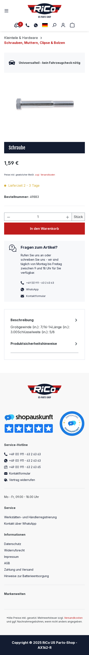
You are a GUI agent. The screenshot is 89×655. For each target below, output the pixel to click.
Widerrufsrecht (14, 550)
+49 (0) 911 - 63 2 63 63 (25, 454)
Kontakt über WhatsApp (20, 523)
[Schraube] (44, 104)
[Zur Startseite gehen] (44, 10)
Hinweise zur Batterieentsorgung (26, 576)
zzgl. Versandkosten (45, 174)
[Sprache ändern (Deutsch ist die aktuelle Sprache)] (45, 25)
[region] (44, 104)
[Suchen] (54, 24)
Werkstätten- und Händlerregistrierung (30, 517)
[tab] (44, 325)
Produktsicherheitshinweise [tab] (34, 343)
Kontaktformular (36, 296)
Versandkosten (73, 617)
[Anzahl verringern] (8, 217)
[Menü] (7, 11)
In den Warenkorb (44, 228)
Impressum (11, 556)
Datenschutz (12, 544)
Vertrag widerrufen (22, 480)
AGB (7, 563)
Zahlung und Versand (18, 569)
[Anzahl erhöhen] (67, 217)
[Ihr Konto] (63, 25)
